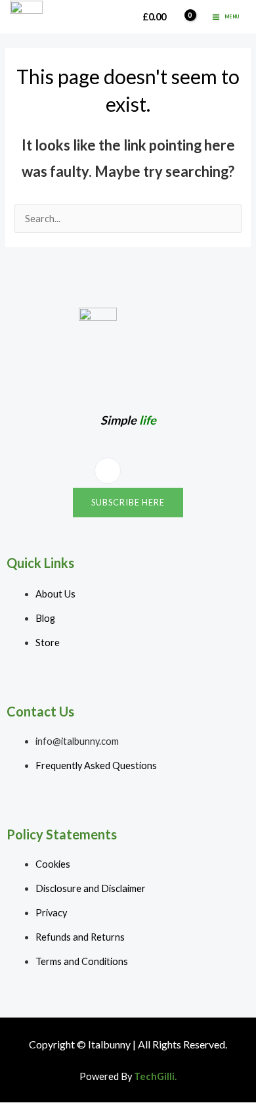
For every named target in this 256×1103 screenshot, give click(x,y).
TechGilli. (155, 1076)
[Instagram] (108, 471)
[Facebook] (142, 471)
